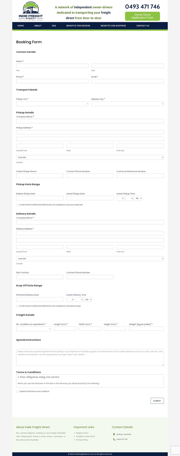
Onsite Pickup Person (26, 171)
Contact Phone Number (78, 171)
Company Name (25, 116)
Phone (20, 76)
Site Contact (22, 272)
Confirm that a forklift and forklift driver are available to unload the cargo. (50, 306)
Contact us (143, 26)
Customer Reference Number (131, 171)
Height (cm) (111, 324)
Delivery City (98, 99)
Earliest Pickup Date (25, 193)
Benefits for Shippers (113, 26)
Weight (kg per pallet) (140, 324)
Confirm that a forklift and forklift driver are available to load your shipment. (51, 205)
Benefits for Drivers (78, 26)
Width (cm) (85, 324)
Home (21, 26)
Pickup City (22, 99)
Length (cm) (61, 324)
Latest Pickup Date (75, 193)
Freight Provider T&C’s (85, 436)
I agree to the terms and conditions (34, 391)
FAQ (54, 26)
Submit (157, 400)
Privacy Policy (82, 440)
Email (94, 76)
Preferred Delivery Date (27, 294)
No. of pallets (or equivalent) (31, 324)
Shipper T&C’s (82, 433)
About (37, 26)
